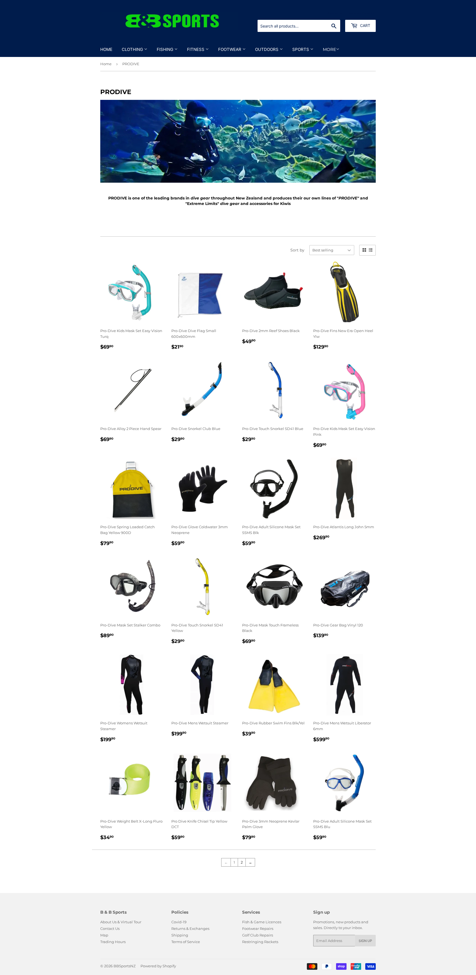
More (329, 49)
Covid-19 (178, 922)
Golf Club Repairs (257, 935)
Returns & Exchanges (190, 928)
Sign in (332, 13)
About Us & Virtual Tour (120, 922)
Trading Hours (113, 942)
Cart (364, 25)
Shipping (179, 935)
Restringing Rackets (260, 942)
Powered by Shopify (158, 966)
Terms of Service (185, 942)
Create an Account (360, 13)
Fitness (196, 49)
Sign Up (365, 941)
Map (104, 935)
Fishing (165, 49)
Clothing (133, 49)
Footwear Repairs (257, 928)
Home (106, 49)
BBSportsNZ (124, 966)
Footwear (230, 49)
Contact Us (110, 928)
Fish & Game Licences (261, 922)
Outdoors (267, 49)
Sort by (297, 250)
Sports (301, 49)
